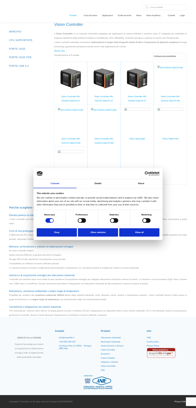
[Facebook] (22, 364)
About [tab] (141, 183)
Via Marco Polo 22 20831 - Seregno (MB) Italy (75, 347)
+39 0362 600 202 (67, 342)
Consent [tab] (55, 183)
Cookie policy (153, 342)
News (138, 15)
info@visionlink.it (66, 337)
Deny (56, 232)
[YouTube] (31, 364)
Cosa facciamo (90, 15)
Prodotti (72, 15)
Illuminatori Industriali (110, 342)
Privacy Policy (153, 346)
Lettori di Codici (108, 350)
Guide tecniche (124, 15)
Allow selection (98, 232)
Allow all (139, 232)
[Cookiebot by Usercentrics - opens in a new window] (146, 173)
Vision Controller (108, 366)
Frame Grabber (108, 358)
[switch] (82, 220)
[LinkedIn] (36, 364)
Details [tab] (98, 183)
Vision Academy (153, 15)
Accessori (105, 354)
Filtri (103, 370)
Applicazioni (107, 15)
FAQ (149, 337)
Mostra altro (59, 51)
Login (182, 15)
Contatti (171, 15)
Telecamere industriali (111, 337)
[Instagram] (26, 364)
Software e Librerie (109, 362)
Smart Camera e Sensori (112, 346)
